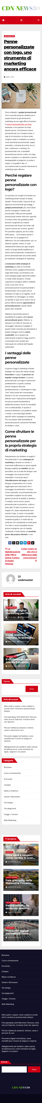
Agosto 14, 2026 (14, 887)
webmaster (25, 580)
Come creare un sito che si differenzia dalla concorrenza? (29, 553)
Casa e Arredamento (12, 773)
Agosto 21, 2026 (14, 862)
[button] (38, 20)
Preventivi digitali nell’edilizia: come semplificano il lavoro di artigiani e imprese (18, 738)
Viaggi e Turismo (11, 814)
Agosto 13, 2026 (14, 937)
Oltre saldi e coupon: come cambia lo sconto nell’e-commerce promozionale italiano (19, 708)
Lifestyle (7, 785)
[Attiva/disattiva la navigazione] (21, 20)
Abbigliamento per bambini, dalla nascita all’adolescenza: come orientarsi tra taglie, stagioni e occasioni (20, 749)
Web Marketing (9, 36)
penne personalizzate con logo (19, 124)
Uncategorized (10, 808)
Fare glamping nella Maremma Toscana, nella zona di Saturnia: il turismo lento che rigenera (20, 719)
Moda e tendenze (11, 791)
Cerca (6, 681)
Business (8, 767)
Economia (8, 779)
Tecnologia (8, 803)
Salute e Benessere (12, 797)
